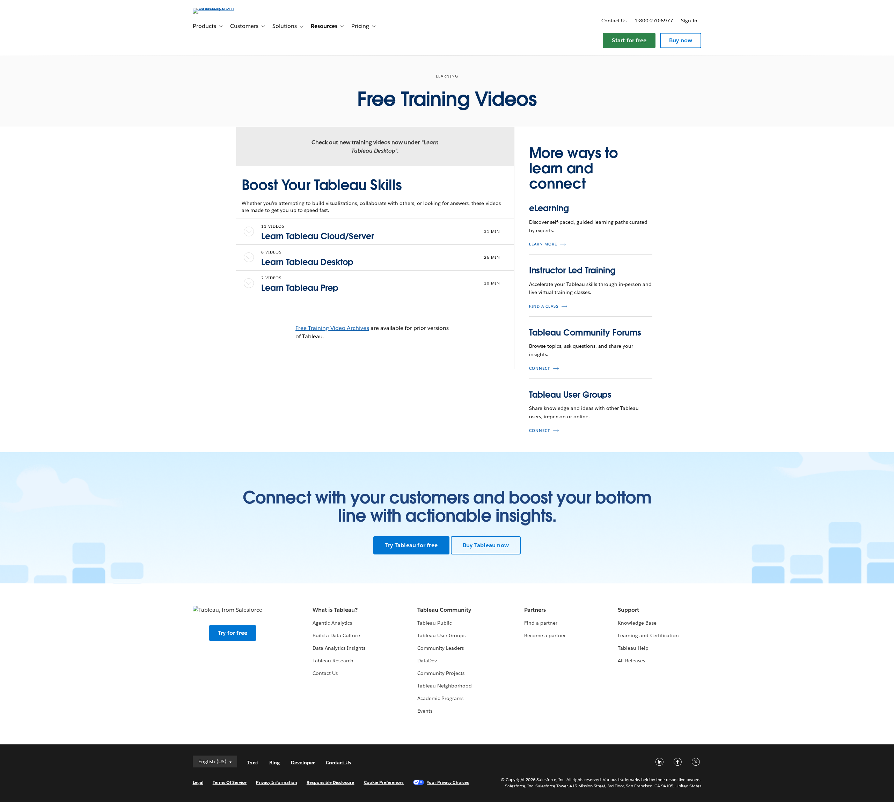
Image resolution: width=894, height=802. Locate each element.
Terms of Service (230, 782)
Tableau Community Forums (585, 332)
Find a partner (540, 623)
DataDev (427, 660)
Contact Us (325, 673)
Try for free (232, 633)
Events (424, 711)
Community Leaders (440, 648)
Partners (535, 609)
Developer (303, 762)
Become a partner (545, 635)
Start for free (629, 40)
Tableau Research (333, 660)
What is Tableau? (335, 609)
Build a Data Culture (336, 635)
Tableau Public (434, 623)
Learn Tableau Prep (299, 287)
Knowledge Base (637, 623)
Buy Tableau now (486, 545)
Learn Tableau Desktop (307, 262)
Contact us (613, 20)
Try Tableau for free (411, 545)
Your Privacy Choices (448, 782)
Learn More (543, 244)
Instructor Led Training (572, 270)
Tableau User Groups (570, 394)
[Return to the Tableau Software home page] (222, 8)
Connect (539, 368)
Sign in (689, 20)
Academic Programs (440, 698)
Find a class (543, 306)
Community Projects (440, 673)
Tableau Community (444, 609)
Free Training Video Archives (332, 328)
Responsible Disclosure (330, 782)
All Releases (631, 660)
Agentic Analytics (332, 623)
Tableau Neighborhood (444, 686)
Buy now (680, 40)
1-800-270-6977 (654, 20)
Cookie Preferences (384, 782)
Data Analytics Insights (339, 648)
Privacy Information (276, 782)
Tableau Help (633, 648)
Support (628, 609)
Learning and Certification (648, 635)
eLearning (549, 208)
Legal (198, 782)
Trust (252, 762)
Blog (274, 762)
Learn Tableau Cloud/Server (317, 236)
